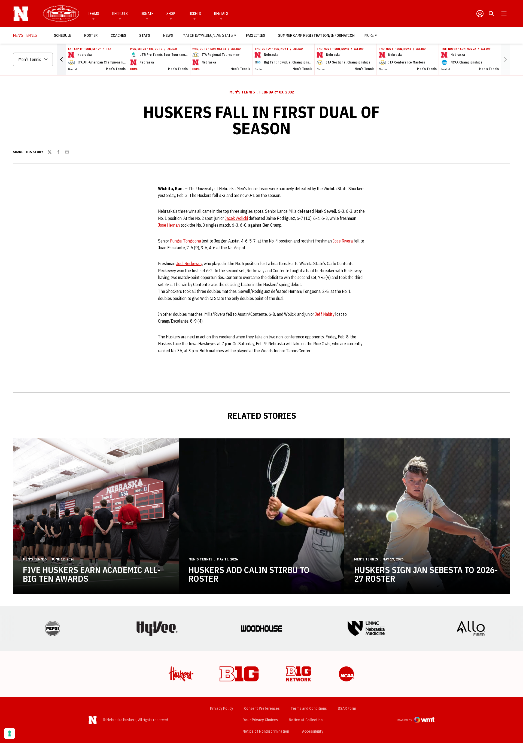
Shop (170, 13)
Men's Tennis (242, 92)
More (369, 35)
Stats (144, 35)
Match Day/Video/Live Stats (208, 35)
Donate (147, 13)
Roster (91, 35)
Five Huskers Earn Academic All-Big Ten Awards (91, 574)
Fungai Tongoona (185, 241)
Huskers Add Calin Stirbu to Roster (248, 574)
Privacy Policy (221, 708)
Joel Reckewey (189, 263)
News (168, 35)
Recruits (120, 13)
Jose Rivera (343, 241)
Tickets (194, 13)
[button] (61, 59)
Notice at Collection (306, 719)
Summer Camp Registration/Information (316, 35)
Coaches (118, 35)
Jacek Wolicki (236, 218)
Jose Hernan (169, 225)
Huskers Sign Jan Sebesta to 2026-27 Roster (426, 574)
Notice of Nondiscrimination (265, 731)
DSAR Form (347, 708)
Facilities (255, 35)
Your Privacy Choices (260, 719)
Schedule (62, 35)
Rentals (221, 13)
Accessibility (312, 731)
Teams (93, 13)
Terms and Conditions (309, 708)
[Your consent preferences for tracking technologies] (9, 733)
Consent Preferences (262, 708)
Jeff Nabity (325, 314)
